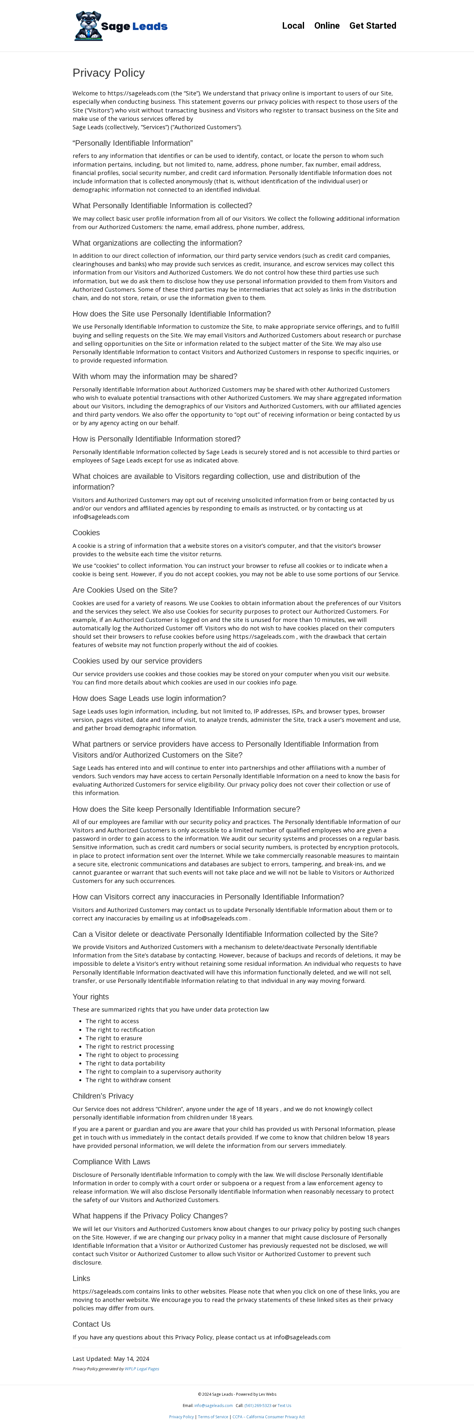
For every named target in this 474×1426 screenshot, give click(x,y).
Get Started (373, 25)
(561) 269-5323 (258, 1405)
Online (327, 25)
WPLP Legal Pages (141, 1369)
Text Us (284, 1405)
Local (293, 25)
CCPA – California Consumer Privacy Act (268, 1417)
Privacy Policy (181, 1417)
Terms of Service (213, 1417)
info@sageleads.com (213, 1405)
